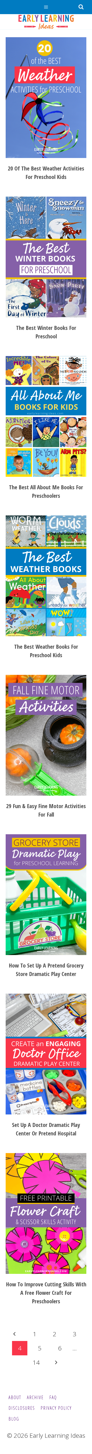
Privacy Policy (56, 1408)
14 (36, 1362)
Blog (13, 1419)
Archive (35, 1397)
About (14, 1397)
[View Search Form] (80, 7)
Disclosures (21, 1408)
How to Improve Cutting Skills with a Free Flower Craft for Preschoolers (46, 1292)
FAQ (53, 1397)
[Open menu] (46, 7)
